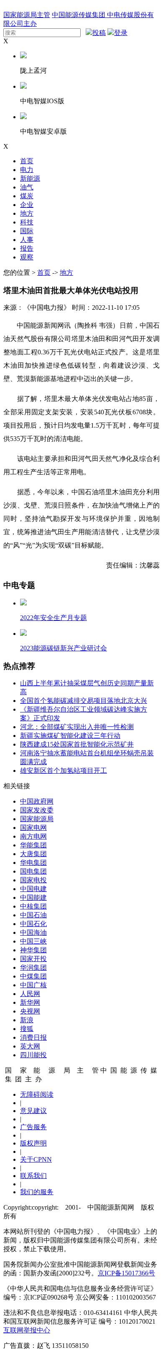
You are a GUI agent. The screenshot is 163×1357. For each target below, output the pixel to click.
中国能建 (33, 897)
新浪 (26, 1019)
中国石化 (33, 923)
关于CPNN (36, 1159)
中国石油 (33, 915)
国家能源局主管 (26, 14)
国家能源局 (36, 818)
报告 (26, 248)
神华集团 (33, 950)
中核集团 (33, 906)
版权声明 (33, 1143)
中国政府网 (36, 801)
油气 (26, 187)
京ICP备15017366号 (126, 1273)
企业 (26, 204)
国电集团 (33, 871)
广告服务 (33, 1126)
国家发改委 (36, 810)
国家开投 (33, 958)
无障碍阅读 (36, 1094)
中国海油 (33, 932)
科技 (26, 222)
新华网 (30, 1002)
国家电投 (33, 880)
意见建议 (33, 1110)
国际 (26, 230)
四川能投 (33, 1054)
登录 (120, 32)
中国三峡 (33, 941)
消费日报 (33, 1037)
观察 (26, 257)
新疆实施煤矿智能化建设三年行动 (70, 735)
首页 (26, 160)
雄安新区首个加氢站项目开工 (63, 770)
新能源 (30, 178)
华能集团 (33, 845)
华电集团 (33, 862)
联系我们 (33, 1175)
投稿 (99, 32)
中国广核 (33, 984)
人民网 (30, 993)
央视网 (30, 1011)
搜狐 (26, 1028)
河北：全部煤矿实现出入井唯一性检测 (77, 726)
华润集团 (33, 967)
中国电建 (33, 888)
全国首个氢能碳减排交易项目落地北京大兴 (83, 700)
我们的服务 (36, 1191)
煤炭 (26, 195)
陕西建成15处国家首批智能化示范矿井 (77, 744)
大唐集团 (33, 853)
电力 (26, 169)
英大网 (30, 1046)
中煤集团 (33, 976)
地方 (26, 213)
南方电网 (33, 836)
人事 (26, 239)
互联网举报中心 (26, 1330)
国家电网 (33, 827)
